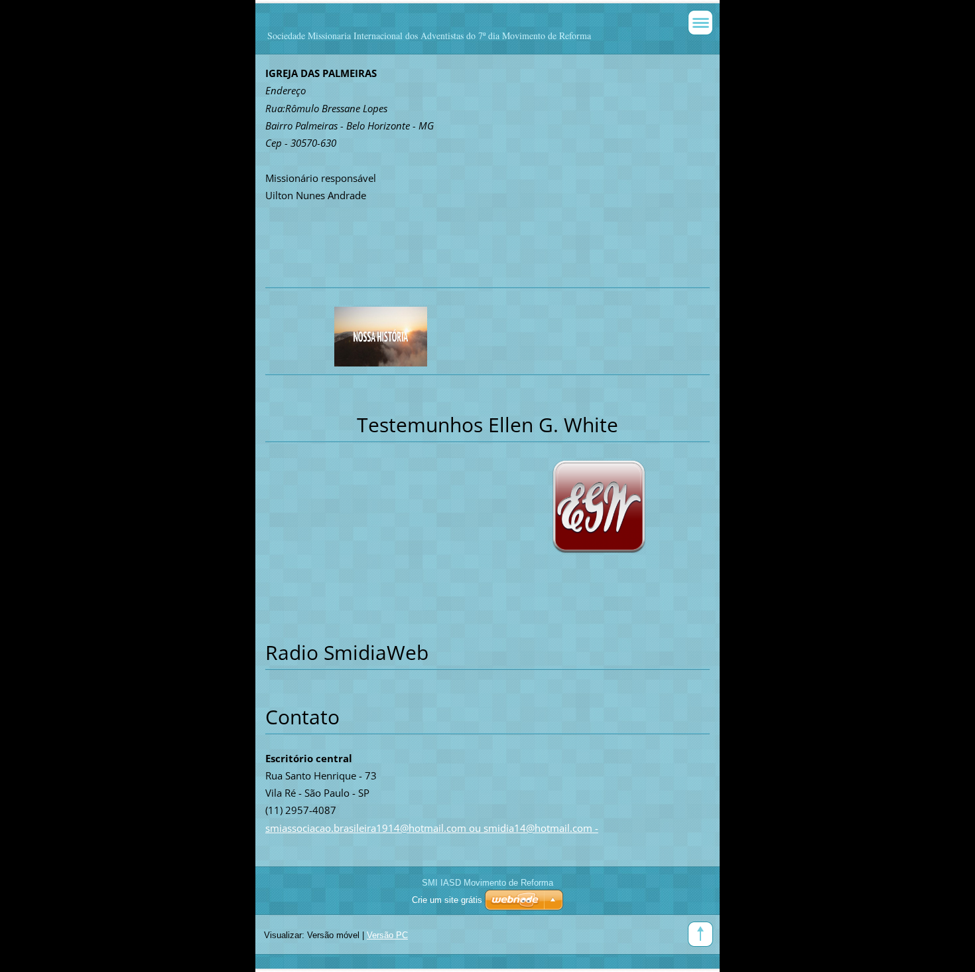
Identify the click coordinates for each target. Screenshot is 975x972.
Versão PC (387, 935)
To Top (700, 934)
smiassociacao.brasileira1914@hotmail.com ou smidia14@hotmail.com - (431, 828)
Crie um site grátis (447, 900)
